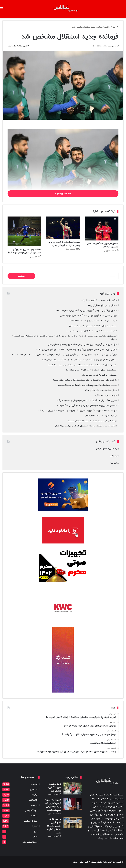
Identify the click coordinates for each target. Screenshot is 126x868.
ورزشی (107, 27)
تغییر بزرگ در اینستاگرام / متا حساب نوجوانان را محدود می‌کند (86, 400)
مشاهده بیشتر (63, 193)
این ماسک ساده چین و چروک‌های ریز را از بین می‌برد (91, 330)
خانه (114, 27)
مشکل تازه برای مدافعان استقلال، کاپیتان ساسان (93, 325)
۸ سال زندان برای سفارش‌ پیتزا (102, 305)
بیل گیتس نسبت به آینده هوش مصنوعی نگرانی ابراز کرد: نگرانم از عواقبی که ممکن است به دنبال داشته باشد (64, 354)
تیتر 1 (35, 826)
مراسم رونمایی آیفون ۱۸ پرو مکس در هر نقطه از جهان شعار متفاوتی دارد (82, 344)
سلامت (34, 815)
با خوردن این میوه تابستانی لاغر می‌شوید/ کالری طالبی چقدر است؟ (85, 380)
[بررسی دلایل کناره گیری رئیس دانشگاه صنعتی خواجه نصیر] (72, 822)
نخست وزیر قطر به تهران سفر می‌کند (99, 375)
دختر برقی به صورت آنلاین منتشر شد (99, 300)
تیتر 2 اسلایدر (31, 821)
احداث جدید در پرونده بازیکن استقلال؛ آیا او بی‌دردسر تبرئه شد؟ (24, 251)
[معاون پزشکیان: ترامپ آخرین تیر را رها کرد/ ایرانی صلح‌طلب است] (72, 804)
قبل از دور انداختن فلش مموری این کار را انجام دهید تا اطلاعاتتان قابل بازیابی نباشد (76, 349)
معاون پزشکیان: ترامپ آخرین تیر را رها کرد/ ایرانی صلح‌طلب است (86, 310)
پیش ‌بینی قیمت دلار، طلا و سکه (101, 390)
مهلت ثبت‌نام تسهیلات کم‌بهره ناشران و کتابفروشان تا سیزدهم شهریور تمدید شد (77, 410)
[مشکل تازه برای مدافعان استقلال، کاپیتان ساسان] (101, 229)
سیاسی (34, 789)
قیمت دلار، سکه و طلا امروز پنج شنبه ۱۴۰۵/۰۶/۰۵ (93, 320)
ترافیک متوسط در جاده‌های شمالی (100, 415)
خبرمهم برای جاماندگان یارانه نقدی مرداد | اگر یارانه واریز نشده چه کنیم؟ (82, 364)
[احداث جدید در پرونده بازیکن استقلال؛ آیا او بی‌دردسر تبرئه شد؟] (24, 231)
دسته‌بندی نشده (29, 842)
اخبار (35, 836)
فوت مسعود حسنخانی (106, 395)
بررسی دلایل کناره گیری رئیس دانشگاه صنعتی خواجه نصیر (88, 315)
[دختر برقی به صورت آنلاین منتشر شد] (72, 788)
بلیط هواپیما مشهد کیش (107, 448)
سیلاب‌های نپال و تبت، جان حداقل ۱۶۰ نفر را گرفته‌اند (91, 369)
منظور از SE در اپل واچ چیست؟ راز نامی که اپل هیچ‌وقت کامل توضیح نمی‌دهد (79, 359)
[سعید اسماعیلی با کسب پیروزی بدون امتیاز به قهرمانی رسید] (63, 228)
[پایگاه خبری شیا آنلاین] (63, 9)
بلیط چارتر (114, 455)
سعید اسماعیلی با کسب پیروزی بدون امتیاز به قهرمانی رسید (64, 244)
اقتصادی (33, 800)
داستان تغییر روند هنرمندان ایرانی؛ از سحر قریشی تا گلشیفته (87, 405)
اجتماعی (34, 784)
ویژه (36, 831)
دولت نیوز (114, 463)
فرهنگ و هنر (32, 810)
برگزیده (34, 794)
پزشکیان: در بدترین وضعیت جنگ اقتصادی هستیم (92, 420)
